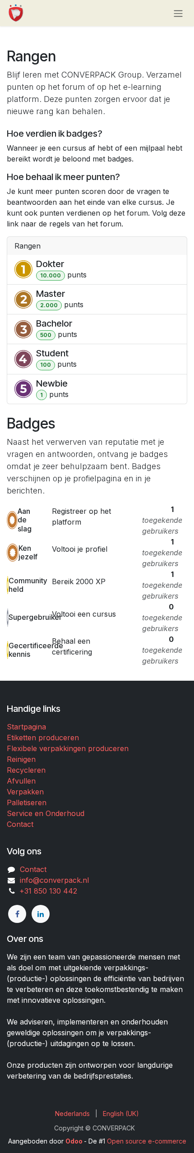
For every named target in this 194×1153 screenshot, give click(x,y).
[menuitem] (72, 1113)
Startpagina (26, 726)
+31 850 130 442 (46, 890)
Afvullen (21, 780)
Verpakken (25, 791)
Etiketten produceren (43, 737)
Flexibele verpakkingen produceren (68, 748)
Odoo (74, 1141)
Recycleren (26, 770)
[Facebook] (17, 914)
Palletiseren (26, 802)
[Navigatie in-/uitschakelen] (178, 13)
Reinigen (21, 759)
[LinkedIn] (41, 914)
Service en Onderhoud (45, 813)
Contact (20, 824)
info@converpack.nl (54, 880)
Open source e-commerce (146, 1141)
